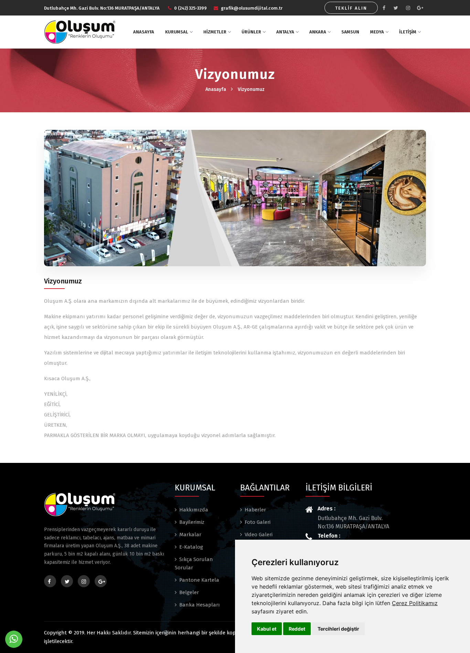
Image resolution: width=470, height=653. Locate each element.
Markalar (190, 534)
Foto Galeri (257, 522)
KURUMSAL (176, 31)
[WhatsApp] (13, 639)
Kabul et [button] (266, 629)
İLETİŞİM (407, 31)
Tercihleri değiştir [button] (338, 629)
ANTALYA (285, 31)
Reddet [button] (297, 629)
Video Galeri (259, 534)
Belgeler (189, 592)
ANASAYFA (143, 31)
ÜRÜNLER (251, 31)
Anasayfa (215, 89)
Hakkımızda (193, 510)
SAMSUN (350, 31)
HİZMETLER (214, 31)
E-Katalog (191, 547)
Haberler (255, 510)
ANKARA (317, 31)
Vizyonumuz (251, 89)
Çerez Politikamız (415, 603)
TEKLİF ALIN (351, 8)
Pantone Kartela (199, 580)
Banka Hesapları (199, 605)
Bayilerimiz (191, 522)
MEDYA (377, 31)
